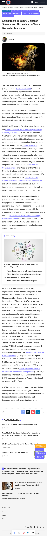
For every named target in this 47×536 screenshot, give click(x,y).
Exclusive (22, 498)
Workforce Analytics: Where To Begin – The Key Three (21, 444)
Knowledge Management (11, 13)
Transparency (8, 16)
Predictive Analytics (39, 457)
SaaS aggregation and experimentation (16, 452)
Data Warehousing (40, 453)
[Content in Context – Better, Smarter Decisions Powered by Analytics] (23, 250)
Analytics (6, 11)
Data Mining (16, 11)
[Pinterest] (40, 527)
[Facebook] (34, 527)
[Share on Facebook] (14, 532)
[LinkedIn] (43, 527)
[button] (4, 2)
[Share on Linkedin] (28, 532)
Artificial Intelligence (8, 498)
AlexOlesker (11, 39)
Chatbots (17, 488)
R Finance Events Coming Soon (18, 277)
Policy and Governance (31, 13)
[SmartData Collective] (8, 2)
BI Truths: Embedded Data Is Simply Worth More (19, 424)
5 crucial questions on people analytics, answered (24, 271)
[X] (37, 527)
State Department (23, 89)
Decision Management (30, 11)
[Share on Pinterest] (23, 532)
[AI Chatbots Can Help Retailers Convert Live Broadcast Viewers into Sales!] (7, 486)
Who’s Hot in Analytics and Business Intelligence (24, 274)
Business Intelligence (40, 446)
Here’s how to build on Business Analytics (22, 281)
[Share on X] (19, 532)
